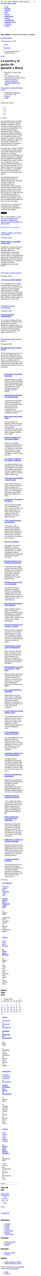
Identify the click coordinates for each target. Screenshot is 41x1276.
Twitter (10, 38)
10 (2, 1007)
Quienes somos (10, 1253)
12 (8, 1007)
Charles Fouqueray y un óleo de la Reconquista (6, 1090)
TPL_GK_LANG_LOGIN (8, 3)
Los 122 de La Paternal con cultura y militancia (13, 459)
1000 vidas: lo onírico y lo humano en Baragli (14, 840)
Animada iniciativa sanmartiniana (7, 315)
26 (8, 1011)
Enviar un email (10, 1242)
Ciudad (7, 11)
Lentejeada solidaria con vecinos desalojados (13, 754)
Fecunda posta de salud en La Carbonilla (13, 583)
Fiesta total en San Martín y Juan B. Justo (14, 479)
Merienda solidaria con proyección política (13, 438)
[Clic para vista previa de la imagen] (12, 89)
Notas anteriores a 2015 (13, 1262)
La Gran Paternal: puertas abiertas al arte (14, 712)
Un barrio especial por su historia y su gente (14, 625)
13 (11, 1007)
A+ (2, 56)
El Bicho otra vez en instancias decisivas (12, 796)
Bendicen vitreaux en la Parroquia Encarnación (13, 562)
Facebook (4, 38)
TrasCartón (20, 1267)
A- (5, 56)
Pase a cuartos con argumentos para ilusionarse (11, 818)
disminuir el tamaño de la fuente (11, 80)
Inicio (6, 7)
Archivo (7, 26)
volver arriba (5, 223)
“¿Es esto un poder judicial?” (11, 280)
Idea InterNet (14, 1268)
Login (6, 1272)
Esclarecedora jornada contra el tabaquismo (13, 646)
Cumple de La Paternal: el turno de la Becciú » (11, 221)
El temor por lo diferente (5, 952)
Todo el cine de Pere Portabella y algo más (6, 903)
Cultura (7, 15)
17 (2, 1009)
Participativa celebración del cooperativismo (13, 396)
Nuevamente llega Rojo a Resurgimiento (14, 604)
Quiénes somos (10, 22)
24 (2, 1011)
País (6, 13)
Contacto (8, 24)
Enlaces (7, 1254)
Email (6, 98)
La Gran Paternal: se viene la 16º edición (12, 733)
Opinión (7, 18)
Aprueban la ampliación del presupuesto (6, 1034)
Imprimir (7, 96)
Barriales (8, 9)
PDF (3, 1198)
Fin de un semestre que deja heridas (13, 775)
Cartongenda (9, 20)
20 (11, 1009)
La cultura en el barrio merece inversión (5, 1149)
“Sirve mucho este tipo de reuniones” (13, 521)
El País (7, 1227)
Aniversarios (9, 16)
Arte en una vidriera (12, 542)
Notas (5, 1203)
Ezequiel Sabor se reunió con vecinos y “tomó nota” (14, 668)
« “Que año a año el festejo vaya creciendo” (11, 218)
